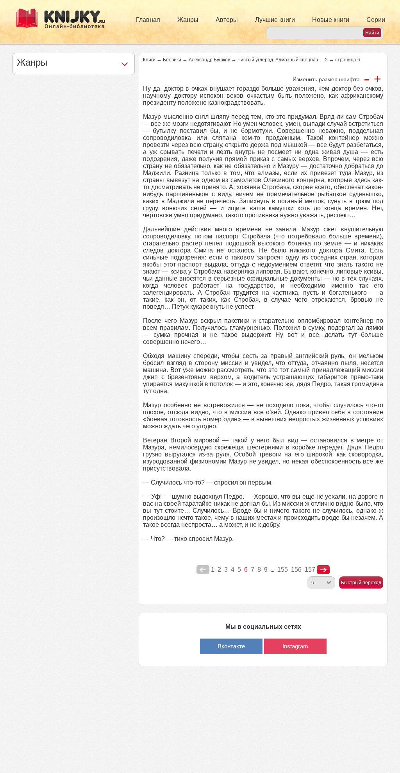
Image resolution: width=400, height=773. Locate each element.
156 (296, 569)
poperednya (202, 569)
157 (310, 569)
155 (282, 569)
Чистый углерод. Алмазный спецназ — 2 (283, 60)
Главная (148, 19)
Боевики (172, 60)
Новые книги (330, 19)
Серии (375, 19)
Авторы (227, 19)
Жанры (187, 19)
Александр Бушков (209, 60)
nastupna (323, 569)
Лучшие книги (275, 19)
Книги (149, 60)
